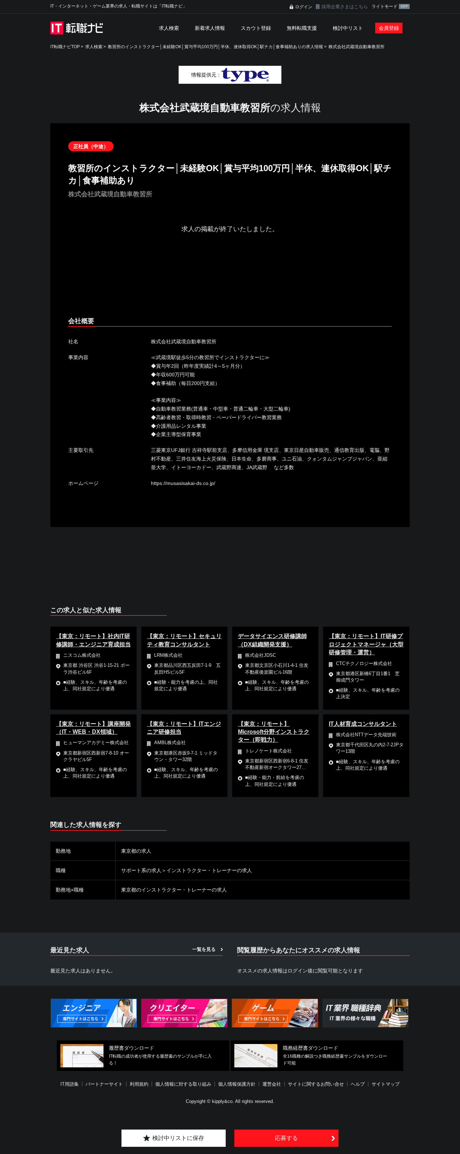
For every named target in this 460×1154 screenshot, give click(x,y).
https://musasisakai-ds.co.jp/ (183, 483)
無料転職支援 (302, 28)
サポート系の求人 (141, 870)
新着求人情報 (210, 28)
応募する (286, 1138)
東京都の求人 (136, 851)
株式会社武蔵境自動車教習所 (356, 46)
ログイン (303, 6)
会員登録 (389, 28)
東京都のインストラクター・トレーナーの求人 (174, 890)
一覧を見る (204, 949)
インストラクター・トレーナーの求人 (209, 870)
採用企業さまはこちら (344, 6)
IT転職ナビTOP (65, 46)
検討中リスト (348, 28)
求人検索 (169, 28)
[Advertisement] (230, 281)
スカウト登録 (256, 28)
